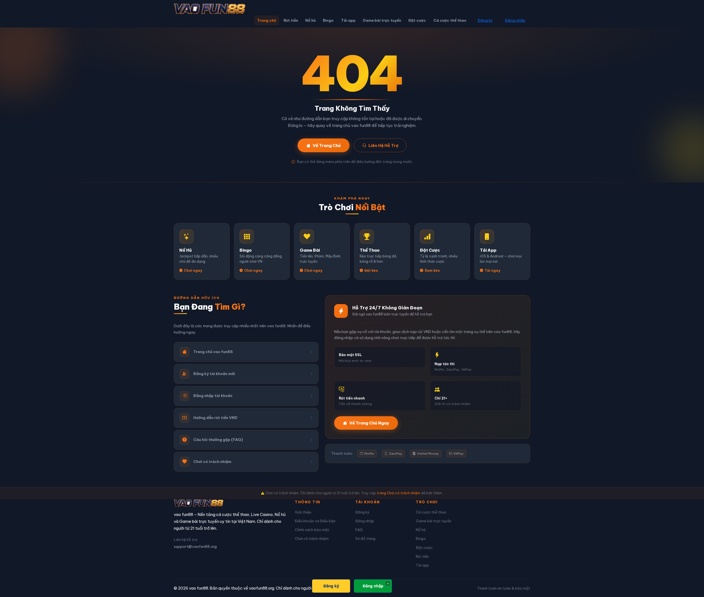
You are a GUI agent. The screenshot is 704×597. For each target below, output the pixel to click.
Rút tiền (291, 20)
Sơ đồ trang (365, 538)
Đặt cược (417, 20)
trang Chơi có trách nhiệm (398, 493)
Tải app (348, 20)
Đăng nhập (515, 20)
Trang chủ (266, 20)
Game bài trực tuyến (382, 20)
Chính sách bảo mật (312, 529)
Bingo (328, 20)
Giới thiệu (303, 512)
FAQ (359, 529)
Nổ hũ (310, 20)
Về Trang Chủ (327, 145)
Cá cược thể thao (449, 20)
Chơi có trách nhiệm (312, 538)
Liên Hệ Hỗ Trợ (383, 145)
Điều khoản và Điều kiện (315, 521)
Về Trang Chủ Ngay (369, 423)
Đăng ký (485, 20)
